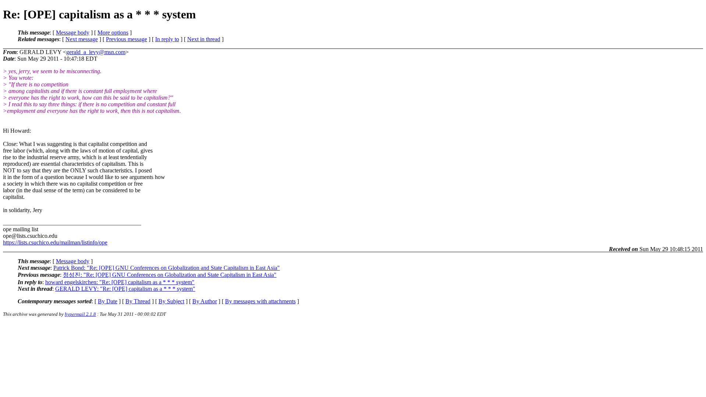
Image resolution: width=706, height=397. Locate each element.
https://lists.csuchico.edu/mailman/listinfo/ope (55, 242)
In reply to (167, 39)
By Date (107, 301)
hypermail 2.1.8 (80, 314)
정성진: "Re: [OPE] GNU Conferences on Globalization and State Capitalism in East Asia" (170, 275)
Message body (72, 32)
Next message (81, 39)
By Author (204, 301)
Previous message (126, 39)
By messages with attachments (260, 301)
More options (112, 32)
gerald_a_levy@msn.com (95, 52)
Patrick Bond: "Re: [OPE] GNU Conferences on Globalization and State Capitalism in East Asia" (166, 268)
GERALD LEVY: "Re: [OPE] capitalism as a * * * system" (125, 289)
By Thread (137, 301)
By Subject (171, 301)
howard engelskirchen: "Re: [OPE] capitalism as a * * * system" (120, 282)
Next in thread (203, 39)
